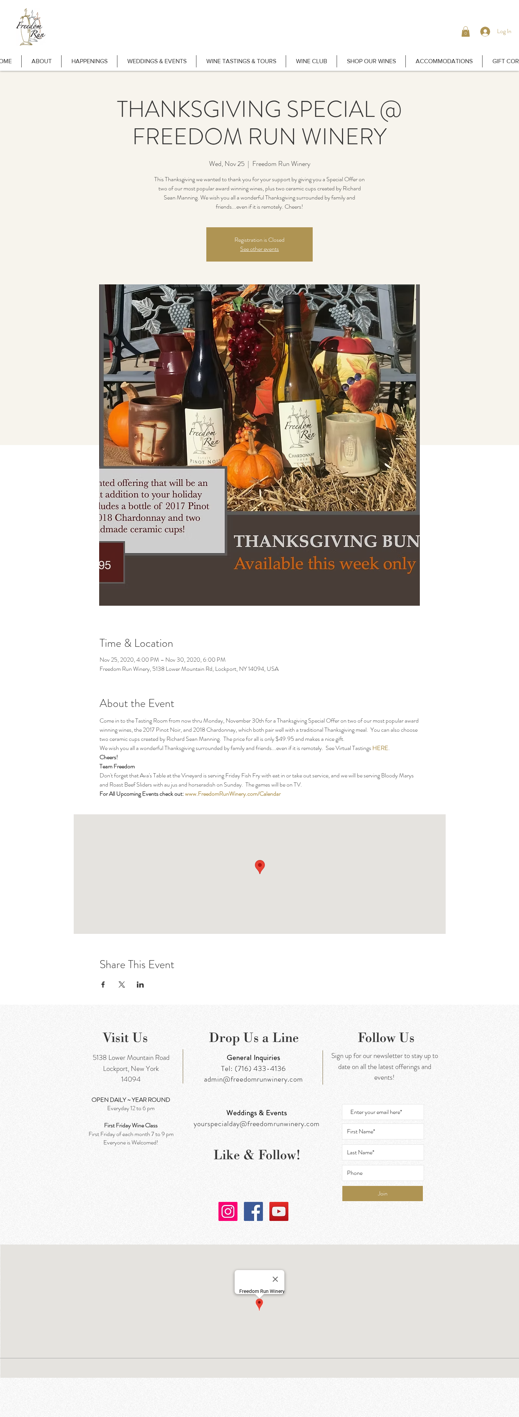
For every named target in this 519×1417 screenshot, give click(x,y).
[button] (465, 31)
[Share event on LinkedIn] (140, 984)
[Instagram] (227, 1211)
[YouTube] (278, 1211)
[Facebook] (253, 1211)
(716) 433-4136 (260, 1068)
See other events (259, 248)
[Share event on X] (121, 984)
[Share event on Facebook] (103, 984)
